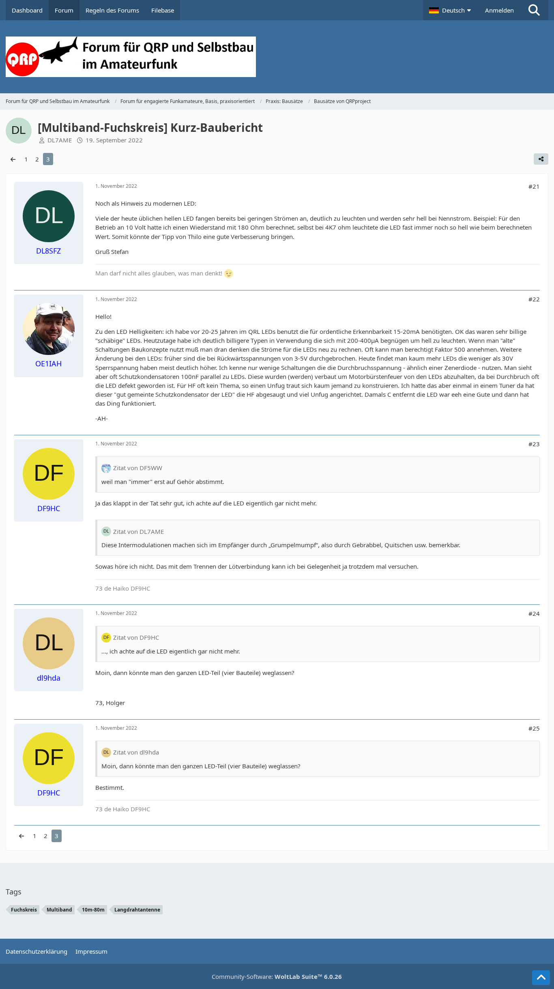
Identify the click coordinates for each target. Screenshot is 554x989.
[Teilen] (541, 159)
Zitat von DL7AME (138, 531)
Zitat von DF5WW (137, 468)
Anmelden (499, 10)
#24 (534, 613)
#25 (534, 728)
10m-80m (93, 909)
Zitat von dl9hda (136, 752)
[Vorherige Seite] (13, 159)
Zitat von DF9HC (136, 637)
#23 (534, 444)
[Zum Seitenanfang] (541, 977)
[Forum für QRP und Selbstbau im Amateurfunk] (277, 56)
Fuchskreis (24, 909)
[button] (451, 10)
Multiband (59, 909)
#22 (534, 299)
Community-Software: (277, 976)
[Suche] (534, 10)
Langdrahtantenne (137, 909)
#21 (534, 186)
